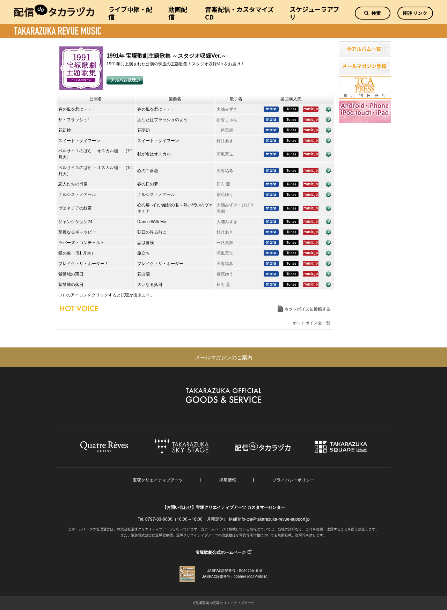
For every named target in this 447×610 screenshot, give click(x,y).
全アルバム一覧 (365, 49)
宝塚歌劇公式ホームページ (221, 552)
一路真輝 (225, 130)
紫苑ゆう (225, 194)
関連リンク (415, 12)
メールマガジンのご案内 (223, 357)
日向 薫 (223, 184)
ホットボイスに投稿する (304, 309)
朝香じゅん (227, 119)
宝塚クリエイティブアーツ (158, 480)
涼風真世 (225, 154)
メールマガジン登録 (365, 66)
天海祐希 (225, 170)
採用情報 (227, 480)
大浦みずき (227, 109)
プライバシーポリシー (293, 480)
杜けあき (225, 140)
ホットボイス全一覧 (311, 323)
